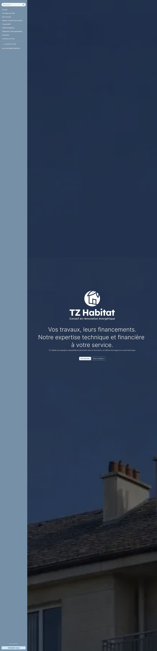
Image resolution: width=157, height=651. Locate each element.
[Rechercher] (23, 4)
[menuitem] (13, 9)
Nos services (85, 358)
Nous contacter (98, 358)
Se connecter (13, 644)
